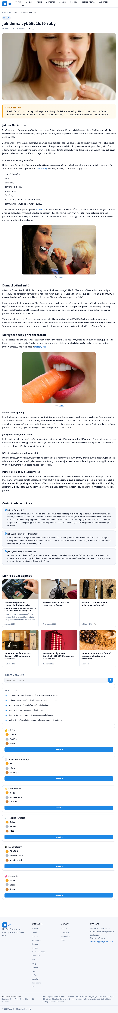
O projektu (65, 932)
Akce (33, 986)
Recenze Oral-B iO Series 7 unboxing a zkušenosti (94, 604)
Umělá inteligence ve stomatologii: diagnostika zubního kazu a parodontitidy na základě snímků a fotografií (20, 606)
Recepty (35, 967)
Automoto (103, 2)
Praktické (18, 2)
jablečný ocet (40, 346)
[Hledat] (110, 680)
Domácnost (50, 2)
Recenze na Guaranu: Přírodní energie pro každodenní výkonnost (95, 656)
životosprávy (41, 168)
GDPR (63, 940)
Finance (39, 2)
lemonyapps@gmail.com (101, 941)
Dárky (34, 963)
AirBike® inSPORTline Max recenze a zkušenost (56, 604)
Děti (16, 5)
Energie (73, 2)
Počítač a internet (88, 2)
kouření (39, 209)
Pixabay (61, 277)
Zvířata (34, 975)
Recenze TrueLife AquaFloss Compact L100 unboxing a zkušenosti (17, 656)
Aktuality (35, 979)
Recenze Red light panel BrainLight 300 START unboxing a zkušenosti (58, 656)
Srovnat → (59, 749)
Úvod (4, 12)
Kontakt (64, 928)
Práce (34, 971)
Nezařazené (36, 983)
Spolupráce (65, 936)
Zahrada (62, 2)
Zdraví (29, 2)
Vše (23, 5)
